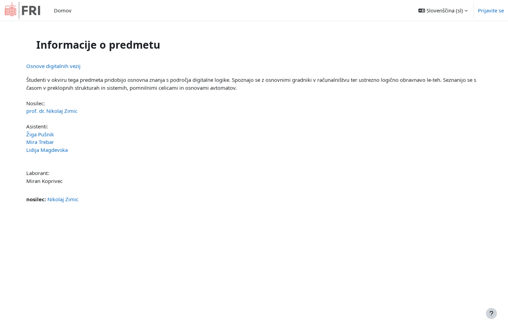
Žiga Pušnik (40, 134)
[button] (443, 10)
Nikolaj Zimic (62, 199)
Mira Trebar (40, 141)
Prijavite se (491, 10)
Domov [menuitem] (63, 10)
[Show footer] (491, 313)
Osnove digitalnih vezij (53, 65)
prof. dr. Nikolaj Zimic (51, 110)
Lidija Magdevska (47, 149)
